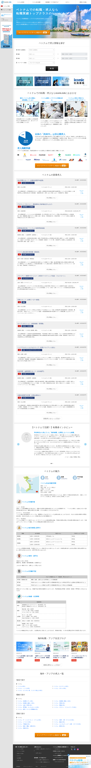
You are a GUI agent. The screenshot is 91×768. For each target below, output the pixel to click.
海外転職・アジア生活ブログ (52, 2)
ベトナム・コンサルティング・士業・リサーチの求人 (67, 724)
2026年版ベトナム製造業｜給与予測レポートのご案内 (42, 656)
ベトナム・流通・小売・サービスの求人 (64, 720)
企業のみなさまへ (7, 14)
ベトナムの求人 (21, 686)
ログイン (68, 2)
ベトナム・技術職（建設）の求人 (25, 703)
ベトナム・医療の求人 (23, 728)
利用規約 (18, 766)
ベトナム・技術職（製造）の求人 (62, 701)
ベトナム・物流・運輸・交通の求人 (26, 726)
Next (85, 444)
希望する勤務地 (21, 50)
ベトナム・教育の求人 (59, 726)
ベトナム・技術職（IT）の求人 (25, 701)
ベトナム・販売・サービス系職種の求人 (27, 709)
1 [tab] (51, 463)
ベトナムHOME (20, 2)
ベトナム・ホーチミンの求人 (61, 686)
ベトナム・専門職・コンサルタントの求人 (28, 707)
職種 (18, 54)
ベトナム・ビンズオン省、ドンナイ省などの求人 (29, 690)
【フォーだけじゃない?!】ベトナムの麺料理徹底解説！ (61, 656)
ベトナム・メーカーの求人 (24, 722)
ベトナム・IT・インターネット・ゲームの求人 (29, 720)
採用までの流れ (83, 2)
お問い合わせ (5, 20)
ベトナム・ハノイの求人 (23, 688)
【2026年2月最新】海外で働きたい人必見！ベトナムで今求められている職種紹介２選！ (79, 656)
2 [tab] (52, 463)
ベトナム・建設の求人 (59, 722)
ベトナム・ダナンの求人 (60, 688)
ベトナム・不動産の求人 (23, 724)
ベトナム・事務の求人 (59, 705)
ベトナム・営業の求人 (59, 703)
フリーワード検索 (21, 62)
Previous (18, 444)
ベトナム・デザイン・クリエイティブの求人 (65, 707)
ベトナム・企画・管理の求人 (24, 705)
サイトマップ (43, 766)
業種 (18, 58)
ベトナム (19, 660)
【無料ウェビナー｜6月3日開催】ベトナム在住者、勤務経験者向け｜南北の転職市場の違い (24, 656)
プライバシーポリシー (27, 766)
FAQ (3, 18)
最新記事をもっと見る (51, 665)
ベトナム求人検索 (36, 2)
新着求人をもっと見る (51, 419)
